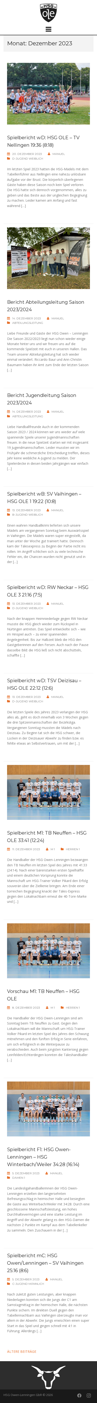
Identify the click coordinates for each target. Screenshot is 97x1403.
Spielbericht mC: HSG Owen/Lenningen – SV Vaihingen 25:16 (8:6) (45, 1263)
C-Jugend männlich (28, 1283)
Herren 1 (73, 849)
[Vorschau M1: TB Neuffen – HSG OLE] (48, 950)
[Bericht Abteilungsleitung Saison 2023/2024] (48, 258)
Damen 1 (18, 1177)
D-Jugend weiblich (27, 158)
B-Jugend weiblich (27, 514)
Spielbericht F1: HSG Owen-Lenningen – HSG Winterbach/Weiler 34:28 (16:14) (43, 1157)
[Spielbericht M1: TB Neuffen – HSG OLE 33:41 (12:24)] (48, 792)
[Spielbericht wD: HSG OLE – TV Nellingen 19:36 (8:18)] (48, 93)
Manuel (59, 154)
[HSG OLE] (48, 12)
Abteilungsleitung (27, 323)
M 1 (53, 849)
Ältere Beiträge (21, 1351)
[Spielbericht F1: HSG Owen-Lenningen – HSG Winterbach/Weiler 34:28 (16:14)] (48, 1108)
